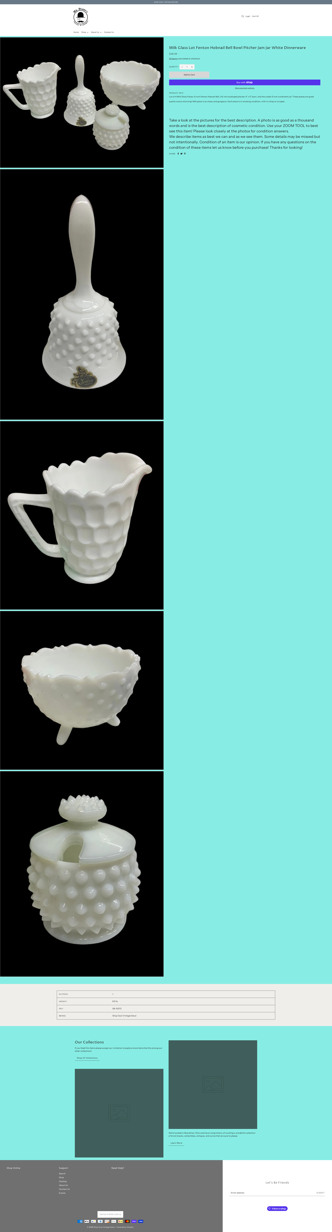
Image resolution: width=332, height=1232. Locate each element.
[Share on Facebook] (178, 154)
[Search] (243, 16)
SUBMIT (320, 1192)
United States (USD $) (110, 1214)
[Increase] (191, 66)
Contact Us (64, 1189)
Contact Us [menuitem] (109, 32)
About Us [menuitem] (95, 32)
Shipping (173, 58)
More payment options (244, 88)
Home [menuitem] (76, 32)
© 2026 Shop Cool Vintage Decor (101, 1227)
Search (62, 1173)
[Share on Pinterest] (185, 154)
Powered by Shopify (125, 1227)
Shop (61, 1177)
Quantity (174, 67)
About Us (63, 1185)
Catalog (63, 1181)
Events (62, 1193)
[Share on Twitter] (181, 154)
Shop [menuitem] (84, 32)
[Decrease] (182, 66)
